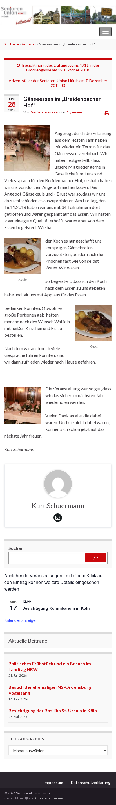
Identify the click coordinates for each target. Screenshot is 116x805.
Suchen (15, 548)
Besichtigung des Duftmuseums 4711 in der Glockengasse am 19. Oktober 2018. (60, 67)
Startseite (11, 44)
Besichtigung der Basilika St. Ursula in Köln (52, 710)
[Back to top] (103, 792)
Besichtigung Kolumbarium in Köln (56, 608)
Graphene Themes (49, 798)
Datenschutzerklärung (90, 782)
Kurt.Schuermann (43, 112)
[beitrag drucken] (107, 113)
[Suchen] (95, 557)
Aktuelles (29, 44)
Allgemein (74, 112)
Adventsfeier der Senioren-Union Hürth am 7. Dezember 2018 (58, 83)
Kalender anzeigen (21, 620)
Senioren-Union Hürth (25, 31)
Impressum (53, 782)
